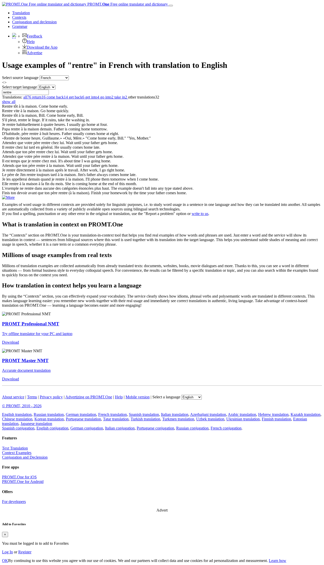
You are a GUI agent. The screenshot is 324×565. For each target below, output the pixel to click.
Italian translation (174, 414)
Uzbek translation (210, 419)
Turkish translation (145, 419)
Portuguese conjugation (155, 428)
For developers (14, 501)
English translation (17, 414)
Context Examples (16, 453)
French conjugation (226, 428)
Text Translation (15, 448)
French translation (112, 414)
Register (24, 552)
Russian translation (49, 414)
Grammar (19, 26)
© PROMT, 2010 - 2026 (22, 406)
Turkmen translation (178, 419)
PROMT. (127, 4)
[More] (8, 197)
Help (31, 42)
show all (8, 102)
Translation (21, 13)
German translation (81, 414)
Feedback (34, 36)
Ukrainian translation (243, 419)
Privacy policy (51, 397)
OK (5, 560)
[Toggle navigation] (171, 5)
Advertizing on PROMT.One (88, 397)
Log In (7, 552)
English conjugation (52, 428)
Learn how (277, 560)
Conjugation (34, 22)
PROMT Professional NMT (30, 323)
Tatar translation (116, 419)
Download (10, 342)
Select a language (166, 397)
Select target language (19, 87)
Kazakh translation (305, 414)
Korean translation (49, 419)
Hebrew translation (273, 414)
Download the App (42, 47)
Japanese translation (36, 423)
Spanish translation (144, 414)
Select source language (20, 77)
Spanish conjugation (18, 428)
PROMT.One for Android (23, 481)
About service (13, 397)
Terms (32, 397)
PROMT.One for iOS (19, 477)
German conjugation (86, 428)
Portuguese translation (83, 419)
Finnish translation (276, 419)
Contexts (19, 17)
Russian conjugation (192, 428)
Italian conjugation (120, 428)
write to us (200, 213)
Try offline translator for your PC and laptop (37, 334)
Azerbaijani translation (208, 414)
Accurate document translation (26, 370)
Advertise (34, 53)
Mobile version (138, 397)
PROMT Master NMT (25, 360)
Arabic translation (242, 414)
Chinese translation (17, 419)
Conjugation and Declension (25, 457)
